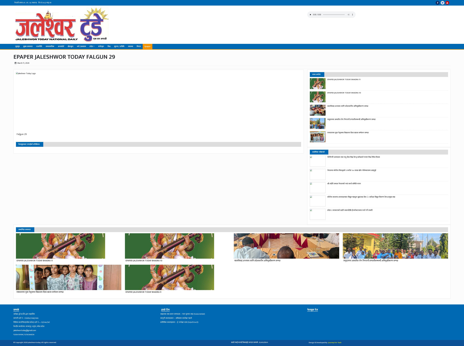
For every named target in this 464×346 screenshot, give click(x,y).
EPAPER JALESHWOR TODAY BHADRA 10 (344, 92)
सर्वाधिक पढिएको (318, 152)
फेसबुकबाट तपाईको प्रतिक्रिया (29, 144)
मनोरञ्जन (101, 46)
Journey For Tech (334, 342)
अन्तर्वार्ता (61, 46)
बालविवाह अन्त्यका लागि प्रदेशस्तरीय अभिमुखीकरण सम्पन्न (347, 106)
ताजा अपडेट (316, 74)
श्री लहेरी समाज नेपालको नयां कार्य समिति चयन (344, 183)
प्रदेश (91, 46)
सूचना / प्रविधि (119, 46)
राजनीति (39, 46)
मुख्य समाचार (28, 46)
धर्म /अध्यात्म (81, 46)
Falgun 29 (22, 134)
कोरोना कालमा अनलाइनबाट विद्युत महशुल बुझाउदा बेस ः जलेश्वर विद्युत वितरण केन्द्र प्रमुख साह (361, 197)
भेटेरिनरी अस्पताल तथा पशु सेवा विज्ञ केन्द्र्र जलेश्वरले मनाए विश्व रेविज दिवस (353, 157)
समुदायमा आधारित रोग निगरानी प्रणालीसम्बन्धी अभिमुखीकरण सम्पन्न (351, 119)
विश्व (109, 46)
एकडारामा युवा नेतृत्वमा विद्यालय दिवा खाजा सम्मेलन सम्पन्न (348, 132)
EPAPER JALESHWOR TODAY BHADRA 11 (343, 79)
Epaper (148, 46)
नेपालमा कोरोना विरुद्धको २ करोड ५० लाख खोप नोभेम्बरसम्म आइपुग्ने (351, 170)
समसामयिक (50, 46)
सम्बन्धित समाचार (24, 229)
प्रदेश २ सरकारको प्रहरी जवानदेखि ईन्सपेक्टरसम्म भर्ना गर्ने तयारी (350, 210)
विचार (139, 46)
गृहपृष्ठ (17, 46)
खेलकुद (70, 46)
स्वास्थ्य (130, 46)
